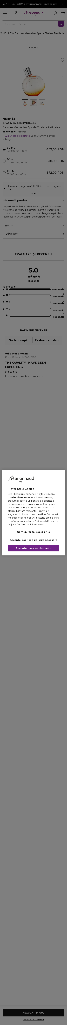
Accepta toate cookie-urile (33, 548)
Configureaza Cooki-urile (33, 531)
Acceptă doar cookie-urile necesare (33, 540)
